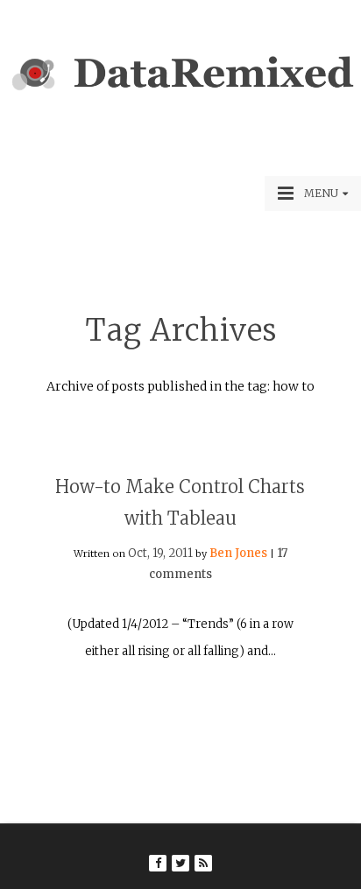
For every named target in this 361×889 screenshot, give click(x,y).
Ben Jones (238, 553)
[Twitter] (180, 863)
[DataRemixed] (180, 91)
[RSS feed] (203, 863)
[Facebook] (157, 863)
